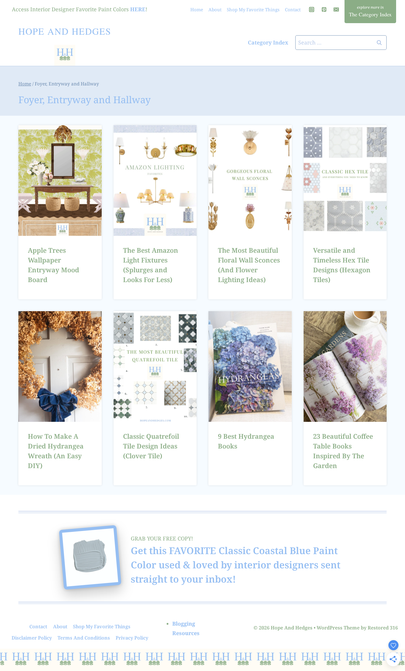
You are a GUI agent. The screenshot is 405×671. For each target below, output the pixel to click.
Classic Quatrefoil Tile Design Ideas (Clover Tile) (151, 446)
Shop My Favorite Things (253, 9)
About (214, 9)
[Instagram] (311, 9)
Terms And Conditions (84, 638)
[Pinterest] (324, 9)
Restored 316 (383, 627)
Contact (293, 9)
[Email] (336, 9)
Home (196, 9)
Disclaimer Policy (32, 638)
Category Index (268, 42)
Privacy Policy (132, 638)
